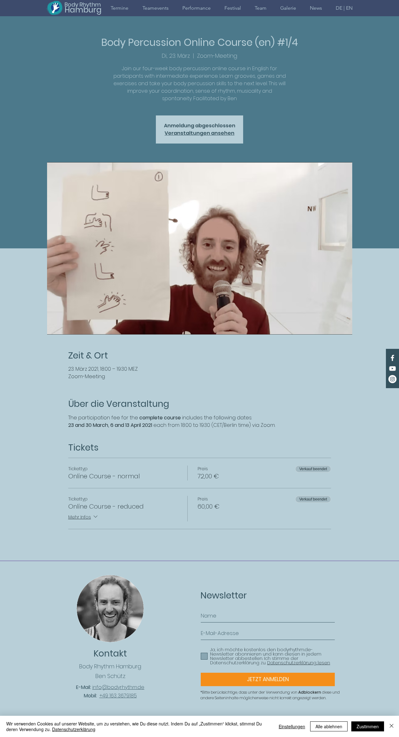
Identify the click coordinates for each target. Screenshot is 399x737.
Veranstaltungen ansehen (199, 133)
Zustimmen (368, 726)
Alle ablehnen (328, 726)
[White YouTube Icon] (392, 368)
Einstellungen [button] (292, 726)
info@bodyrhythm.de (118, 687)
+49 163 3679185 (118, 695)
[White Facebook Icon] (392, 358)
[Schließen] (391, 726)
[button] (344, 8)
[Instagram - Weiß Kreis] (392, 379)
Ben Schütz (110, 676)
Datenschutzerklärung (73, 729)
